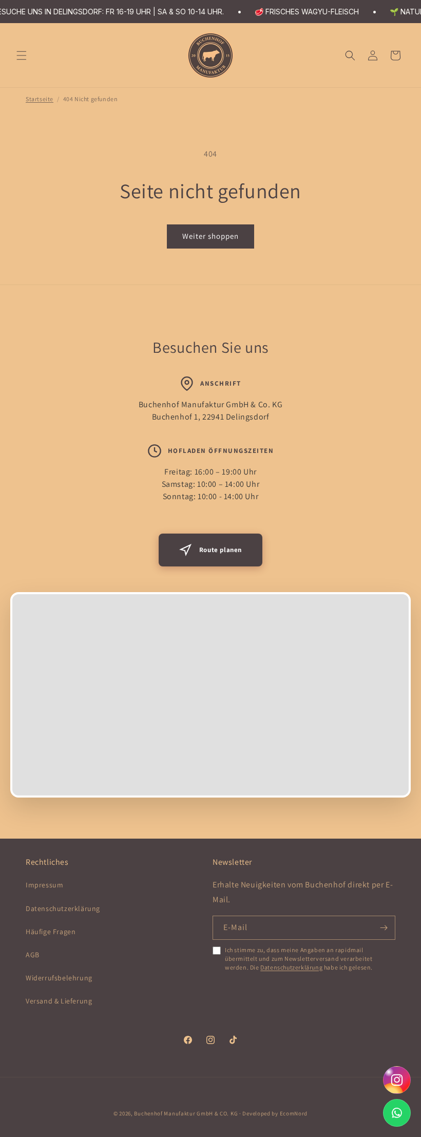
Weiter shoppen (210, 236)
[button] (21, 55)
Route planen (220, 549)
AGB (33, 954)
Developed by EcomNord (275, 1113)
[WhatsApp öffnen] (397, 1113)
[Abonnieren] (383, 928)
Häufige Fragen (50, 931)
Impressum (44, 884)
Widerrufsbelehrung (59, 977)
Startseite (39, 99)
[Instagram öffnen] (397, 1080)
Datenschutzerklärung (63, 908)
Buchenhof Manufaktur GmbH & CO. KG (186, 1113)
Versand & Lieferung (59, 1001)
